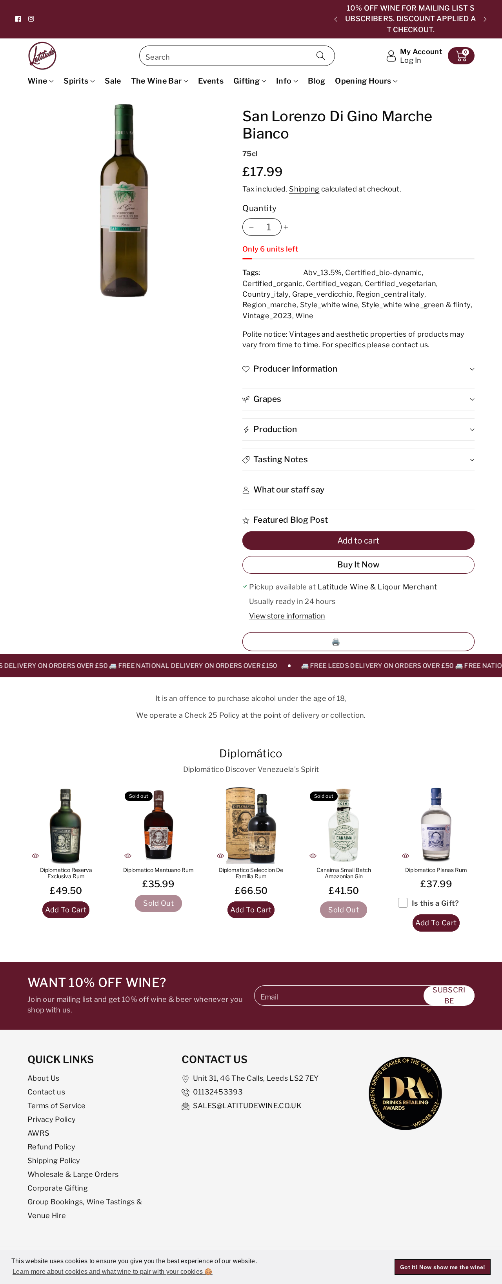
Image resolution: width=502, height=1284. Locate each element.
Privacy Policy (51, 1119)
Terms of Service (56, 1105)
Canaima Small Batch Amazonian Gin (343, 873)
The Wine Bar (156, 81)
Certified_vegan (334, 283)
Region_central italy (390, 294)
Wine (37, 81)
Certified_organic (272, 283)
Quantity (259, 208)
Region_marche (269, 304)
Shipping (304, 188)
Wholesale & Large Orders (72, 1174)
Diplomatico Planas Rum (436, 870)
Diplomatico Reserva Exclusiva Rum (66, 873)
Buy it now (358, 564)
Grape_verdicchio (322, 294)
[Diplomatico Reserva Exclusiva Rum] (65, 825)
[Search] (320, 56)
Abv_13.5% (322, 272)
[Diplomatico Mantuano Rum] (158, 825)
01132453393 (218, 1091)
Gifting (246, 81)
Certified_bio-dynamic (383, 272)
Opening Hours (363, 81)
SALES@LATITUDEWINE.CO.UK (247, 1105)
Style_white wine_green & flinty (416, 304)
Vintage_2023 (267, 315)
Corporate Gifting (57, 1188)
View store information (287, 615)
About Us (43, 1078)
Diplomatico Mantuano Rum (158, 870)
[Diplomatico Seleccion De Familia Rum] (251, 825)
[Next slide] (485, 18)
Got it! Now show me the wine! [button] (443, 1267)
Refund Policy (51, 1146)
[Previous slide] (336, 18)
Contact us (46, 1091)
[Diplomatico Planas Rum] (436, 825)
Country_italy (265, 294)
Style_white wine (329, 304)
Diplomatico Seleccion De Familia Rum (251, 873)
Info (283, 81)
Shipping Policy (53, 1160)
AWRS (38, 1133)
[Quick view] (35, 856)
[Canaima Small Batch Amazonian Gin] (343, 825)
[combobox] (237, 56)
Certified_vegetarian (400, 283)
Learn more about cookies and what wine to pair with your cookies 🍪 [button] (113, 1271)
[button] (461, 55)
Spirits (76, 81)
